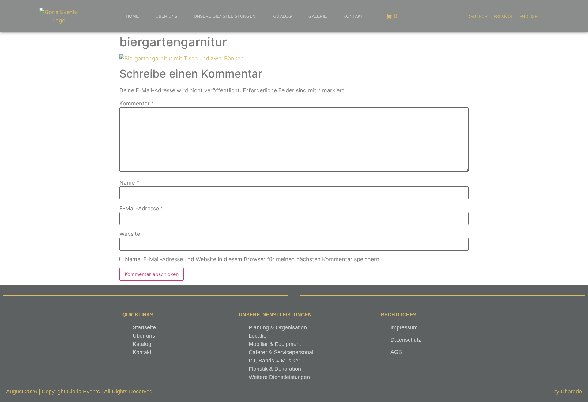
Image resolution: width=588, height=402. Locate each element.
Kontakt (353, 16)
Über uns (166, 16)
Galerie (317, 16)
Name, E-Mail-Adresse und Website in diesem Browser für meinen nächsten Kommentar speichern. (253, 259)
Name (129, 183)
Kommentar (136, 103)
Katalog (282, 16)
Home (132, 16)
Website (129, 234)
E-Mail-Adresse (141, 208)
